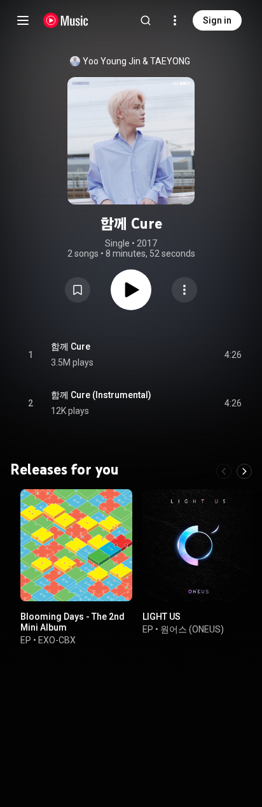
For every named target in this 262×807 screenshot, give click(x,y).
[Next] (244, 471)
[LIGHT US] (198, 545)
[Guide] (23, 20)
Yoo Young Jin (112, 61)
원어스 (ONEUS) (192, 629)
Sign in (217, 20)
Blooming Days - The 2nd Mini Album (72, 621)
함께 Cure (70, 346)
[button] (77, 290)
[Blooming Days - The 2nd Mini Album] (76, 545)
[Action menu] (184, 290)
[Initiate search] (145, 20)
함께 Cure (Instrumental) (101, 395)
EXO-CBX (57, 640)
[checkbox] (232, 354)
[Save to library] (77, 289)
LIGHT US (161, 616)
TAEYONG (170, 61)
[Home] (65, 20)
